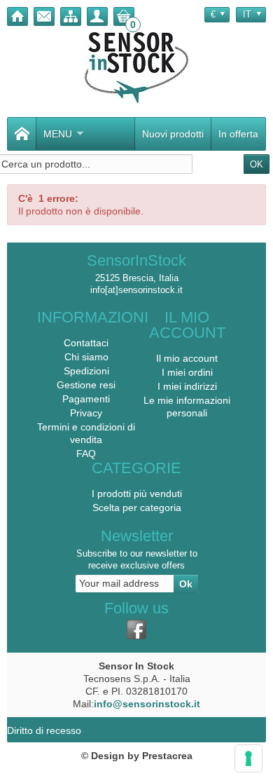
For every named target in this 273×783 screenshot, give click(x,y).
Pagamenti (86, 398)
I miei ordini (187, 372)
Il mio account (187, 358)
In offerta (238, 133)
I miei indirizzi (187, 386)
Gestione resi (86, 384)
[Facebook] (136, 629)
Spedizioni (86, 370)
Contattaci (86, 342)
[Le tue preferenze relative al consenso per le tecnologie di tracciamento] (248, 758)
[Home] (17, 16)
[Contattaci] (44, 16)
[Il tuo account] (97, 16)
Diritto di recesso (44, 730)
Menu (57, 133)
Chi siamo (86, 356)
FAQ (86, 453)
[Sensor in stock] (136, 67)
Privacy (86, 412)
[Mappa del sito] (70, 16)
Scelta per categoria (136, 507)
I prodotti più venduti (137, 493)
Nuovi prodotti (173, 133)
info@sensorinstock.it (147, 703)
